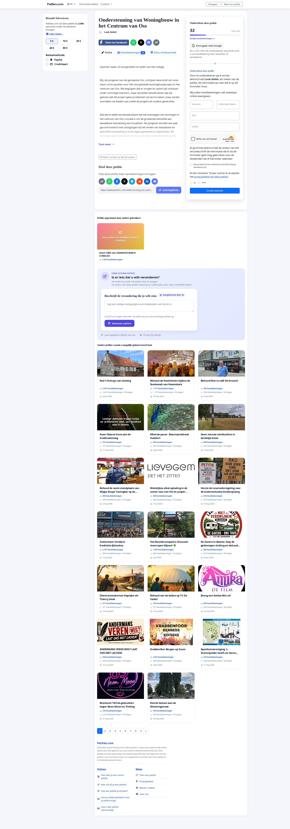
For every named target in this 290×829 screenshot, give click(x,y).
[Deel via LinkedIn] (147, 181)
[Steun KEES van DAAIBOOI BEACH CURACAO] (120, 243)
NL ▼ (73, 4)
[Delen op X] (141, 42)
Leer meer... (56, 34)
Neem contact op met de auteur (119, 157)
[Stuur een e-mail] (149, 42)
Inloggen (213, 4)
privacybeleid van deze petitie (211, 176)
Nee (204, 182)
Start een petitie (232, 4)
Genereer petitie (121, 323)
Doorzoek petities (88, 4)
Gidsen (101, 769)
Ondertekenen (214, 190)
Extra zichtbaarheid (164, 52)
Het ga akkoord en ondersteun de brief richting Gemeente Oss (214, 166)
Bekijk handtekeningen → (202, 38)
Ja (195, 182)
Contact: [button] (105, 4)
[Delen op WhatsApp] (133, 42)
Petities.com (55, 4)
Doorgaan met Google (209, 45)
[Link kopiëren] (156, 42)
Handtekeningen (132, 52)
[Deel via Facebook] (117, 181)
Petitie (108, 52)
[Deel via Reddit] (139, 181)
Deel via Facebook (116, 42)
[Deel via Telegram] (132, 181)
